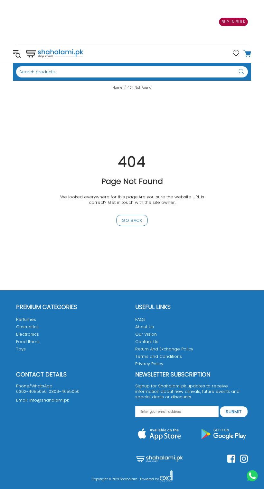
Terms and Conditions (158, 356)
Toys (21, 349)
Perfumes (26, 319)
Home (117, 88)
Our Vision (146, 334)
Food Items (28, 342)
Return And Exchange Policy (164, 349)
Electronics (27, 334)
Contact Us (146, 342)
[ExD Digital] (166, 479)
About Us (144, 327)
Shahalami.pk (54, 53)
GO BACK (132, 220)
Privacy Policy (149, 364)
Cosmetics (27, 327)
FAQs (140, 319)
